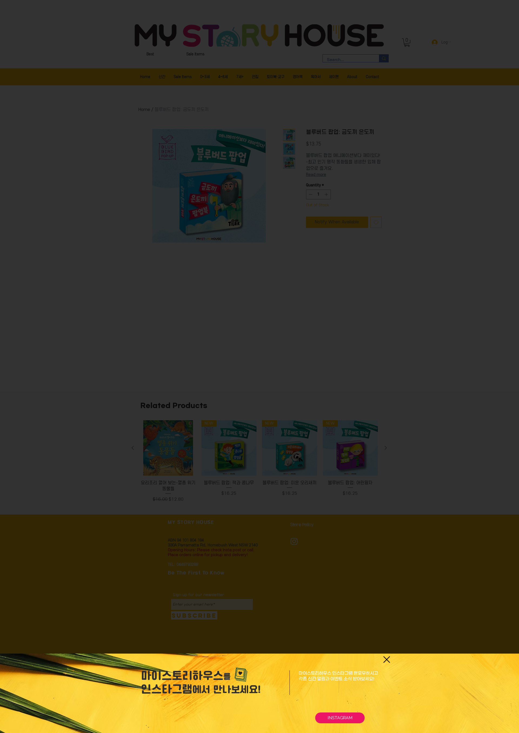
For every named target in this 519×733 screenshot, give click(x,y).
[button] (386, 659)
